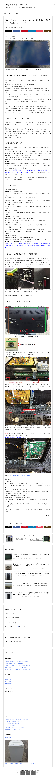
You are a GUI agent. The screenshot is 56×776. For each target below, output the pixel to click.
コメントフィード (9, 681)
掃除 (18, 13)
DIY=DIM (12, 13)
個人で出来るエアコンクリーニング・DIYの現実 (15, 667)
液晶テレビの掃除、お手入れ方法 (15, 721)
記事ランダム (8, 737)
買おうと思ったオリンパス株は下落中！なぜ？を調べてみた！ (18, 669)
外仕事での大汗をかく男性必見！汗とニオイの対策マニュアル (18, 665)
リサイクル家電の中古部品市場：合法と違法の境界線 (16, 661)
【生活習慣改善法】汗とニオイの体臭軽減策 (14, 663)
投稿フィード (8, 679)
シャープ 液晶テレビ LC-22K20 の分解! (20, 475)
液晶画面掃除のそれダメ (13, 723)
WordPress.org (8, 683)
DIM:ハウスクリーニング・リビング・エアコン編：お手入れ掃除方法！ (30, 583)
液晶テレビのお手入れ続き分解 (12, 729)
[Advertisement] (28, 702)
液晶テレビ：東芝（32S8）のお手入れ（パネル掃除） (17, 719)
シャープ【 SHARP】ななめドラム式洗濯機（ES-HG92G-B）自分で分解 (31, 573)
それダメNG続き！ (12, 725)
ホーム (6, 13)
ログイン (17, 626)
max (49, 519)
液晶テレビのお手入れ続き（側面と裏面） (14, 727)
